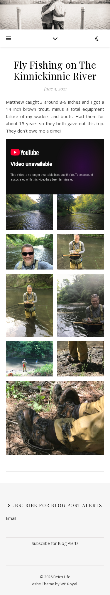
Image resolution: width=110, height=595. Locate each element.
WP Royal (68, 583)
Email (11, 518)
